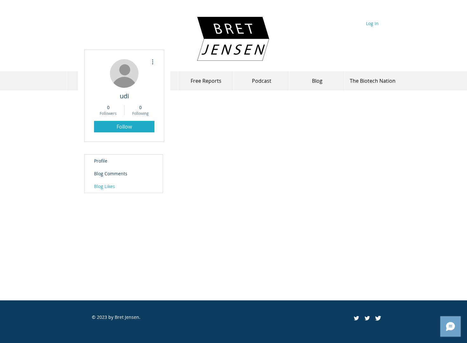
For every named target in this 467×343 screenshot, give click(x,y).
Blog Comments (110, 174)
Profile (100, 161)
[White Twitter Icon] (367, 318)
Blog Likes (104, 186)
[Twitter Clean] (378, 318)
